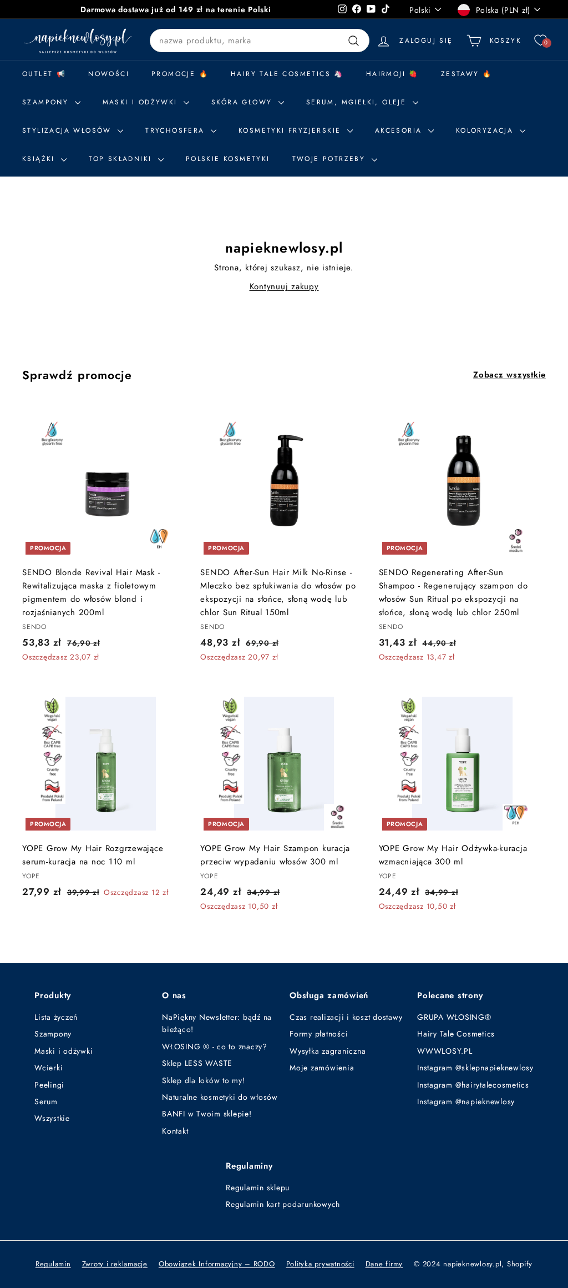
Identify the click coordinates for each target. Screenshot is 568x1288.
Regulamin (53, 1264)
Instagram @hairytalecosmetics (473, 1084)
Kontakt (175, 1130)
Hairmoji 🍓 (392, 74)
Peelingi (49, 1084)
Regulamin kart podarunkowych (283, 1204)
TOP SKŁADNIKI (122, 159)
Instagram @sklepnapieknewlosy (475, 1067)
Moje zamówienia (322, 1067)
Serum (46, 1101)
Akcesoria (400, 130)
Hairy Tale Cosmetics (456, 1033)
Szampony (53, 1033)
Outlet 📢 (44, 74)
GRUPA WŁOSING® (454, 1017)
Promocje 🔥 (180, 74)
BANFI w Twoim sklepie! (207, 1113)
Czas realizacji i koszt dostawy (346, 1017)
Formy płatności (319, 1033)
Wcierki (48, 1067)
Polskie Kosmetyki (228, 159)
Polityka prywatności (320, 1264)
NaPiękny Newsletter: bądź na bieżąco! (217, 1023)
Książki (40, 159)
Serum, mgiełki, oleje (358, 102)
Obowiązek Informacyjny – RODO (217, 1264)
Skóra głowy (243, 102)
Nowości (108, 74)
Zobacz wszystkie (509, 375)
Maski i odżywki (142, 102)
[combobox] (259, 40)
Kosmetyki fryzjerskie (291, 130)
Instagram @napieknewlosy (466, 1101)
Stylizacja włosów (68, 130)
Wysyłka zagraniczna (328, 1050)
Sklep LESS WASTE (197, 1063)
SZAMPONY (47, 102)
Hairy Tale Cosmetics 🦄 (287, 74)
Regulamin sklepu (258, 1187)
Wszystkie (52, 1118)
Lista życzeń (56, 1017)
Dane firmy (384, 1264)
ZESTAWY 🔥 (467, 74)
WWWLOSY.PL (445, 1050)
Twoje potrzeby (330, 159)
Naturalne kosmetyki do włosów (220, 1097)
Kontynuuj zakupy (284, 286)
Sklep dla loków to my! (203, 1080)
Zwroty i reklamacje (115, 1264)
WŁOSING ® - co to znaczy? (214, 1046)
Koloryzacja (486, 130)
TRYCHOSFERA (176, 130)
